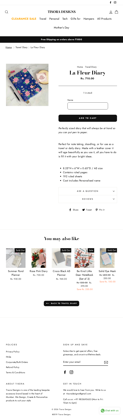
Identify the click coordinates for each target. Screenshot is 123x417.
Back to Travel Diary (63, 303)
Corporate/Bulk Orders (17, 362)
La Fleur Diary (38, 47)
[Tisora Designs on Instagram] (71, 372)
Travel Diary (22, 47)
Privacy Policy (12, 351)
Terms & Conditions (15, 372)
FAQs (8, 356)
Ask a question (88, 191)
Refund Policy (12, 367)
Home (9, 47)
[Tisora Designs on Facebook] (65, 372)
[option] (61, 39)
